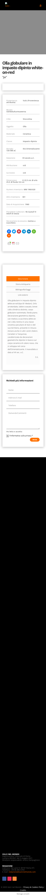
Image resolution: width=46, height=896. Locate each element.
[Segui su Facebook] (4, 879)
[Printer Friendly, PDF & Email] (13, 244)
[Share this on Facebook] (9, 231)
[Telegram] (24, 231)
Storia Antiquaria (23, 284)
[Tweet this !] (14, 231)
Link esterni (23, 295)
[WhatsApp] (34, 231)
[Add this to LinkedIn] (29, 231)
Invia (34, 440)
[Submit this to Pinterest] (19, 231)
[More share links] (9, 235)
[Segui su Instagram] (9, 879)
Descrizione (23, 279)
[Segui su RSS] (15, 879)
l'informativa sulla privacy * (21, 435)
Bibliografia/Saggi (23, 289)
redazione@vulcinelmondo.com (22, 872)
